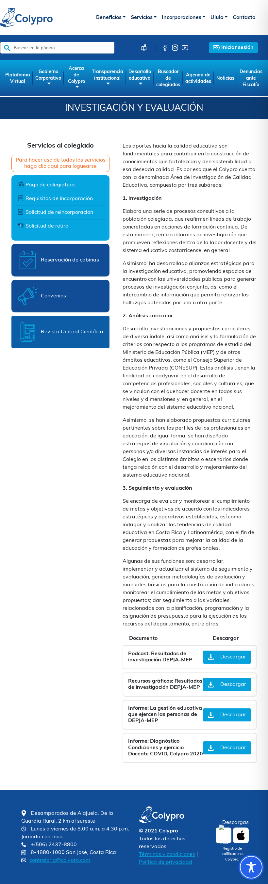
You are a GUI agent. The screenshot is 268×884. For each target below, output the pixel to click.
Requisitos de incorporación (59, 198)
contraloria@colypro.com (59, 860)
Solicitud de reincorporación (59, 212)
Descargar (233, 657)
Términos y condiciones (167, 854)
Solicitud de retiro (46, 226)
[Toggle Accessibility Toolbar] (251, 867)
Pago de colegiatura (50, 185)
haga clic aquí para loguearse (60, 166)
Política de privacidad (165, 862)
